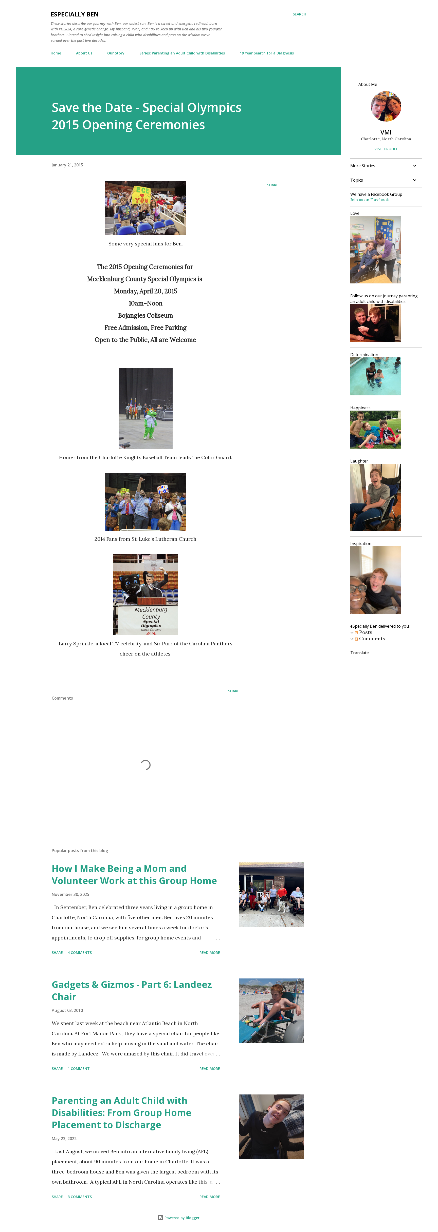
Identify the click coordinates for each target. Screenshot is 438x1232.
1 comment (79, 1068)
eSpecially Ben (75, 14)
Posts (365, 632)
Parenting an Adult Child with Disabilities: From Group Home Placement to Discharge (121, 1112)
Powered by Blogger (181, 1217)
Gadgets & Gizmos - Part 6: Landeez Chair (132, 990)
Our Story (115, 53)
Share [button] (272, 184)
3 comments (80, 1196)
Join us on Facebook (369, 199)
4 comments (80, 952)
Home (56, 53)
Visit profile (386, 148)
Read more (209, 952)
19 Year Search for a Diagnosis (267, 53)
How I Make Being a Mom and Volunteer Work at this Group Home (134, 874)
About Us (84, 53)
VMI (386, 132)
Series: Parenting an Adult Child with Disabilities (182, 53)
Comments (371, 638)
